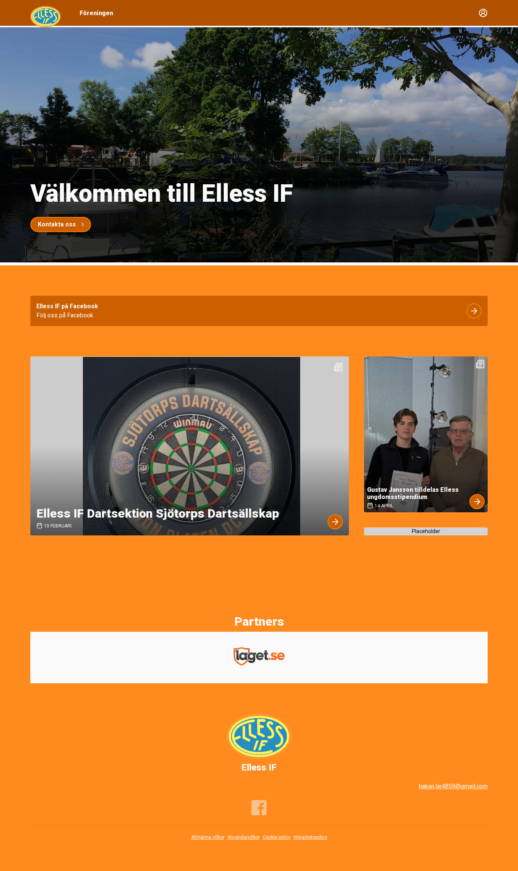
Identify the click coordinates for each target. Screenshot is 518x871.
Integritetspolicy (310, 837)
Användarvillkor (244, 837)
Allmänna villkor (207, 837)
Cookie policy (276, 837)
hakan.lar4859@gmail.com (453, 786)
